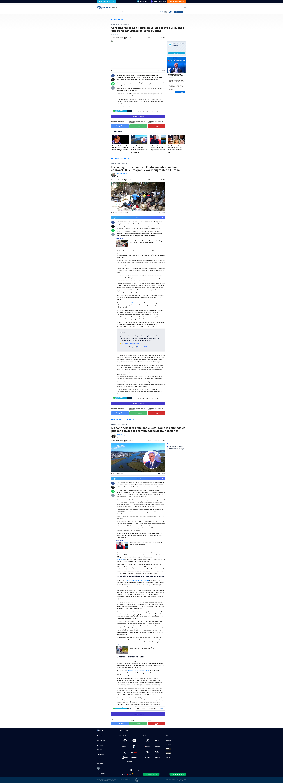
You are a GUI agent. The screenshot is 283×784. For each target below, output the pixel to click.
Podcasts (99, 12)
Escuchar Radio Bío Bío (177, 1)
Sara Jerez (119, 434)
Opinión (140, 12)
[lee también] (122, 243)
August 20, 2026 (142, 347)
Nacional (106, 12)
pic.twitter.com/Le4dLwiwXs (130, 343)
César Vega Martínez (122, 173)
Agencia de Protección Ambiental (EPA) (138, 580)
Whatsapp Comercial (152, 774)
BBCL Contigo (155, 12)
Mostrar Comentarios (138, 116)
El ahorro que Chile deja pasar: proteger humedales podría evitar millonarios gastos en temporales (147, 647)
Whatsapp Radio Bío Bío (178, 774)
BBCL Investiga (146, 12)
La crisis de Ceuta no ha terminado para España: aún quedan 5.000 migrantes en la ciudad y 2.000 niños (147, 241)
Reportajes (100, 763)
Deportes (127, 12)
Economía (120, 12)
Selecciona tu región (104, 1)
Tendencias (133, 12)
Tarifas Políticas (101, 773)
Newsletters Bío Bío (144, 1)
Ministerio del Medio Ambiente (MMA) (138, 671)
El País (133, 303)
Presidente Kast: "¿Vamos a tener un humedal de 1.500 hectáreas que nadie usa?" (146, 543)
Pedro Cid (115, 34)
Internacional (113, 12)
